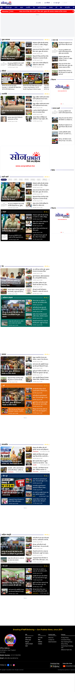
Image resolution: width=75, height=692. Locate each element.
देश (34, 7)
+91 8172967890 (16, 655)
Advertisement (52, 642)
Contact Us (51, 640)
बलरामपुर (33, 179)
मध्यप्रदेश (40, 644)
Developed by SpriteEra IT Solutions (66, 670)
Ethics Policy (64, 644)
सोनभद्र (10, 179)
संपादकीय (67, 7)
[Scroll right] (48, 82)
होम (2, 7)
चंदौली (15, 179)
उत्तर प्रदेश (40, 638)
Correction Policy (65, 640)
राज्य (16, 7)
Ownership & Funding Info (67, 647)
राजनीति (28, 7)
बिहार (39, 640)
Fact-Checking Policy (66, 642)
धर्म (56, 7)
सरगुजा (38, 179)
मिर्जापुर (20, 179)
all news (4, 179)
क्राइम (21, 7)
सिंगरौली (26, 179)
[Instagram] (14, 665)
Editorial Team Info (66, 650)
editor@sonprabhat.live (11, 658)
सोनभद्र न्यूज (8, 7)
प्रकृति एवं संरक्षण (42, 7)
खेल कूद (27, 642)
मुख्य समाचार (28, 638)
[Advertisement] (37, 26)
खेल (61, 7)
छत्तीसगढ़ (40, 642)
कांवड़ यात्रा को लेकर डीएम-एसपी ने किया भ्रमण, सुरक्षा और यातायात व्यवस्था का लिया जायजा (27, 11)
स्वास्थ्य (51, 7)
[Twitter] (11, 665)
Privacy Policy (65, 638)
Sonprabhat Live (70, 666)
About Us (50, 638)
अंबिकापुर (45, 179)
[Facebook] (8, 665)
